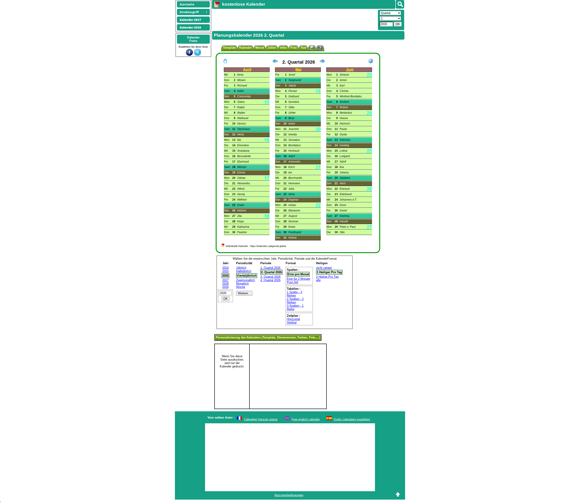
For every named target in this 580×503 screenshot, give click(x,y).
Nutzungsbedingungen (288, 495)
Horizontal (293, 319)
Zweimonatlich (245, 280)
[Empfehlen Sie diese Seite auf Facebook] (189, 55)
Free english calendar (306, 419)
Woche (240, 287)
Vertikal (292, 322)
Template (229, 47)
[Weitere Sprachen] (400, 4)
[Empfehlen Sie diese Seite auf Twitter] (197, 55)
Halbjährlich (243, 271)
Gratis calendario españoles (352, 419)
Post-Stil (292, 282)
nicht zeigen (324, 267)
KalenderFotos (193, 39)
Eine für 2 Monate (298, 278)
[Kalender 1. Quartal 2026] (275, 62)
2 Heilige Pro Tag (327, 276)
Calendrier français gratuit (261, 419)
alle (318, 280)
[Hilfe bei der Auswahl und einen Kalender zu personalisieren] (320, 48)
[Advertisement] (294, 19)
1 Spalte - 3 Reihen (294, 293)
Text (303, 47)
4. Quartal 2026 (270, 280)
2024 (225, 267)
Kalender (245, 47)
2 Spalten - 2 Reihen (295, 300)
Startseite (187, 4)
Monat (259, 47)
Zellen (272, 47)
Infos (283, 47)
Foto (293, 47)
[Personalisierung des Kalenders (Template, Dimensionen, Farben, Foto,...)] (370, 61)
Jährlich (241, 267)
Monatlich (242, 283)
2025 (225, 271)
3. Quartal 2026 (270, 276)
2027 (225, 280)
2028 (225, 283)
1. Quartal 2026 (270, 267)
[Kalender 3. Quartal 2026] (322, 62)
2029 (225, 287)
